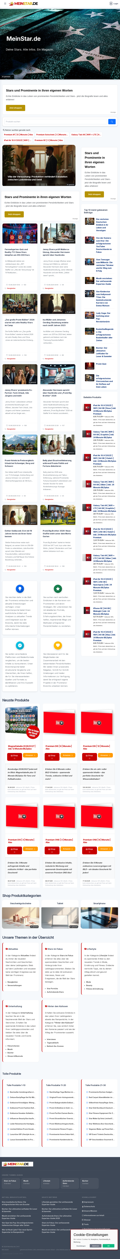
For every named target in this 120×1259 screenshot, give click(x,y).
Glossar (87, 1220)
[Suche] (112, 121)
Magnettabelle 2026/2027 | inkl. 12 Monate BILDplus (22, 747)
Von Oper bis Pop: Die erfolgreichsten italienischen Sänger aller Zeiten (17, 1224)
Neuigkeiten (11, 288)
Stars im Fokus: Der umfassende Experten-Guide (55, 1224)
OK (108, 1246)
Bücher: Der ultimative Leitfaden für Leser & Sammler (19, 1210)
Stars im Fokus (55, 949)
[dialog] (94, 1240)
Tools (86, 1224)
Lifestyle (91, 949)
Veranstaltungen (15, 985)
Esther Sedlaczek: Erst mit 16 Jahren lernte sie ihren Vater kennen (18, 534)
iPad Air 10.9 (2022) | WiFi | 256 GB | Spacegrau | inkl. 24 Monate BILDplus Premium (103, 585)
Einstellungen (81, 1246)
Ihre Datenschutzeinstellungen (97, 1229)
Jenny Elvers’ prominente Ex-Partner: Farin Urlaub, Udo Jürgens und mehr (18, 393)
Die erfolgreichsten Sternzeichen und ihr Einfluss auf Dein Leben (104, 381)
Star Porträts (52, 989)
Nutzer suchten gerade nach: (18, 130)
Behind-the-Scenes (55, 1046)
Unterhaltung (15, 1006)
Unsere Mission (90, 1211)
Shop (15, 755)
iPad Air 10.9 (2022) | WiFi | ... (17, 140)
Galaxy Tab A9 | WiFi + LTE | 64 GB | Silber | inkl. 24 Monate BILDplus (104, 558)
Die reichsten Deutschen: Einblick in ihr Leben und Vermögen (102, 225)
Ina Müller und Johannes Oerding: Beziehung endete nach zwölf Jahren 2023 (55, 323)
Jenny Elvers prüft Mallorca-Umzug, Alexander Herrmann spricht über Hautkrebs (56, 252)
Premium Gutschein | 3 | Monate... (52, 134)
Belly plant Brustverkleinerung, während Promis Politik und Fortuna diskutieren (57, 463)
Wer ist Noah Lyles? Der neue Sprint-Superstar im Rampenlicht (17, 1231)
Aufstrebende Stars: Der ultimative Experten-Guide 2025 (56, 1217)
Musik (10, 1049)
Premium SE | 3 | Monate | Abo (49, 140)
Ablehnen (95, 1246)
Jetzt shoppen (15, 108)
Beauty (89, 985)
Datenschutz (89, 1206)
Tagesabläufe (53, 1043)
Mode (88, 982)
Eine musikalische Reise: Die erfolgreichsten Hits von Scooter (16, 1203)
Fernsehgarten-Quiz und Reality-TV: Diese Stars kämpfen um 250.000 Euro (17, 252)
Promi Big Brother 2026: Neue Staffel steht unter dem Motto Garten (57, 534)
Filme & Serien (13, 1046)
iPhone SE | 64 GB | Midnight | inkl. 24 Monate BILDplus (102, 611)
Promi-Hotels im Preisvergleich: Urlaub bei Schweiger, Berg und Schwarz (19, 463)
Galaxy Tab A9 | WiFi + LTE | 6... (86, 134)
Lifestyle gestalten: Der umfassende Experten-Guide (57, 1203)
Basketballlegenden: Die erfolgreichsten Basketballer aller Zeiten (104, 335)
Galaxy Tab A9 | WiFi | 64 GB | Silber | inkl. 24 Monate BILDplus (103, 485)
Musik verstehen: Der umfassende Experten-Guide (104, 281)
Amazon (29, 755)
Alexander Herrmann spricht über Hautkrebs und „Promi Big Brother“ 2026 (57, 393)
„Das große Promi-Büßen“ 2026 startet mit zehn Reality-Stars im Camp (19, 323)
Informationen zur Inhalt (94, 1215)
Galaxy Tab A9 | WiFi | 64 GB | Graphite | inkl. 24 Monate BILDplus (103, 435)
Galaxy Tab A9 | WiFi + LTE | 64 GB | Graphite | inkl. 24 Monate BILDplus (104, 508)
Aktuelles (13, 949)
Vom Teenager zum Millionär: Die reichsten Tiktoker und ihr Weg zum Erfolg (105, 265)
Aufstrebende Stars (55, 992)
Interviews (51, 1039)
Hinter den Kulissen (57, 1006)
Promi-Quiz (101, 364)
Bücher (11, 1053)
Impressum (89, 1202)
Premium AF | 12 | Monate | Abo (18, 134)
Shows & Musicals (15, 1056)
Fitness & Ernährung (94, 989)
